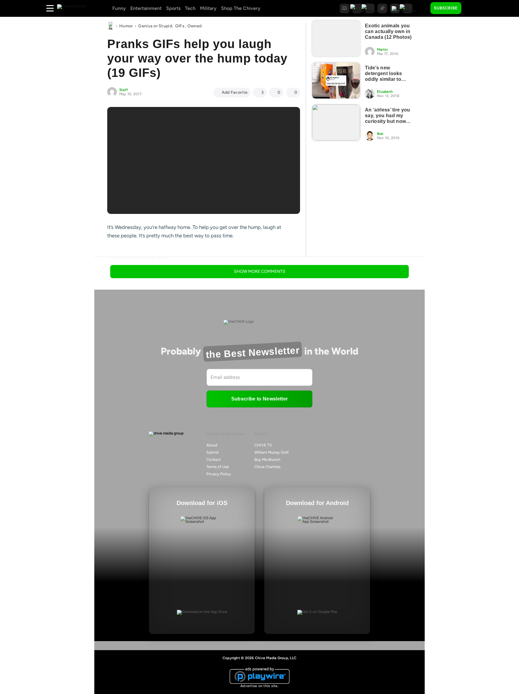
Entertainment (146, 8)
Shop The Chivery (240, 8)
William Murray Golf (271, 452)
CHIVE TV (263, 445)
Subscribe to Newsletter (259, 398)
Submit (212, 452)
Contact (213, 459)
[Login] (471, 8)
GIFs (179, 26)
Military (208, 8)
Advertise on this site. (259, 686)
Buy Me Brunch (267, 459)
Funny (119, 8)
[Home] (110, 26)
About (211, 445)
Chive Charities (267, 466)
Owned (194, 26)
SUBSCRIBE (446, 8)
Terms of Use (217, 466)
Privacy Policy (218, 474)
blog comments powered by (139, 259)
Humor (126, 26)
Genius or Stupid (155, 26)
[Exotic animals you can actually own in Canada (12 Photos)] (336, 38)
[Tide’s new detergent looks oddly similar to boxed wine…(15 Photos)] (336, 80)
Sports (173, 8)
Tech (190, 8)
